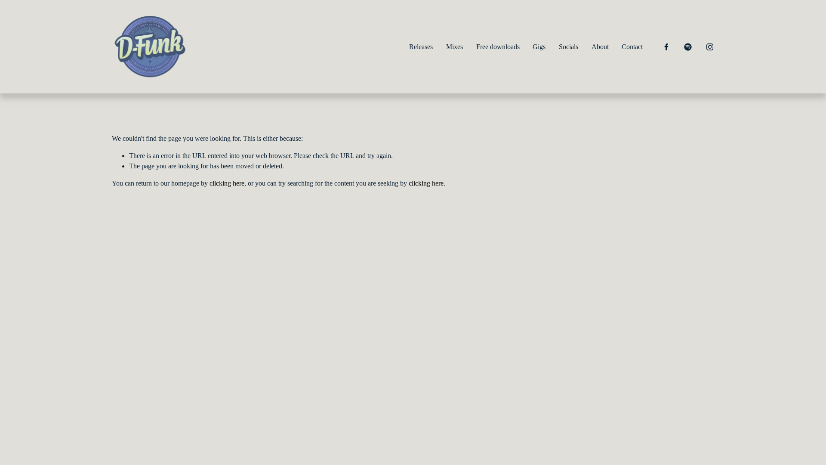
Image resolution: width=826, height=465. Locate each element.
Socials (568, 46)
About (600, 46)
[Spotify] (688, 47)
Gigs (539, 46)
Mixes (454, 46)
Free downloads (498, 46)
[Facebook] (666, 47)
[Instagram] (710, 47)
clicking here (227, 183)
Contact (632, 46)
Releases (421, 46)
